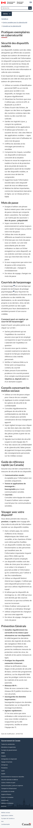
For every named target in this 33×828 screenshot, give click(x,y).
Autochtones (4, 800)
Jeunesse (3, 806)
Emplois (3, 756)
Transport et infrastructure (9, 788)
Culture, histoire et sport (8, 782)
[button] (14, 286)
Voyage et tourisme (6, 762)
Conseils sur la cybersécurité (12, 26)
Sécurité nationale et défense (9, 779)
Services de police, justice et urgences (12, 785)
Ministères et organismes (8, 747)
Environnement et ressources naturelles (12, 776)
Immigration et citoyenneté (9, 759)
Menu (5, 14)
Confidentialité (5, 824)
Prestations (4, 768)
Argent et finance (6, 794)
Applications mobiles (7, 815)
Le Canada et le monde (7, 791)
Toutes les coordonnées (8, 744)
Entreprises (4, 765)
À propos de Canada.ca (7, 818)
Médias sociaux (5, 812)
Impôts (3, 774)
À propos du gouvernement (9, 750)
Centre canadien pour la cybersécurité (15, 22)
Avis (2, 821)
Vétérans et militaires (7, 803)
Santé (2, 771)
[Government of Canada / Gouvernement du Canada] (12, 2)
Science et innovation (7, 797)
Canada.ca (4, 19)
